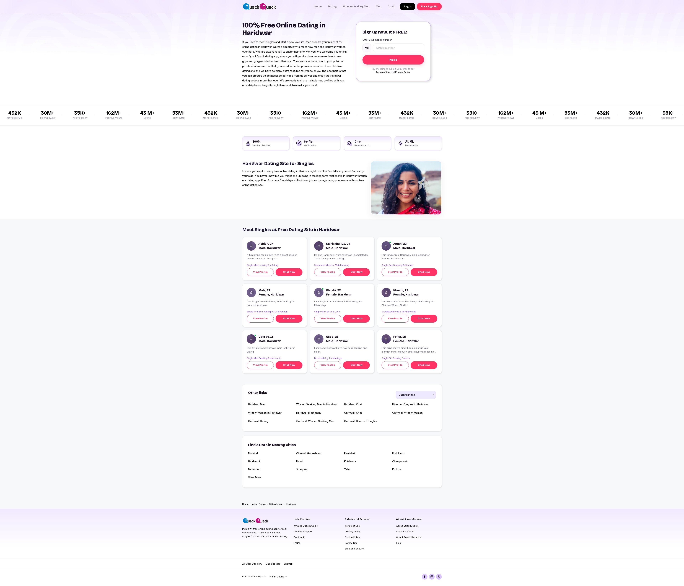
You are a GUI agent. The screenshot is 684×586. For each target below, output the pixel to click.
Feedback (299, 537)
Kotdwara (350, 461)
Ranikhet (349, 453)
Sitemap (288, 563)
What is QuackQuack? (306, 525)
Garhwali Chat (353, 412)
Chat (391, 6)
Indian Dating (259, 504)
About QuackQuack (407, 525)
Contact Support (303, 531)
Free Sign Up (429, 6)
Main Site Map (273, 563)
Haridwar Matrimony (308, 412)
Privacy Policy (402, 72)
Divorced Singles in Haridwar (410, 404)
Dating (332, 6)
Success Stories (405, 531)
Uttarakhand (276, 504)
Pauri (299, 461)
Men (378, 6)
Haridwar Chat (353, 404)
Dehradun (254, 469)
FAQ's (297, 542)
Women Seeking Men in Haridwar (317, 404)
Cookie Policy (352, 537)
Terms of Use (383, 72)
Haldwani (254, 461)
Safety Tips (351, 542)
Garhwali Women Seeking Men (315, 421)
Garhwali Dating (258, 421)
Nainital (253, 453)
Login (407, 6)
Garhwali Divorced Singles (360, 421)
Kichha (396, 469)
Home (318, 6)
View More (254, 477)
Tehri (347, 469)
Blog (398, 542)
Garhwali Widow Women (407, 412)
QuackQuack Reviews (408, 537)
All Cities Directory (252, 563)
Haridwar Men (257, 404)
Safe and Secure (354, 548)
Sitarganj (301, 469)
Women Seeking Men (356, 6)
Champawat (399, 461)
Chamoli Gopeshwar (309, 453)
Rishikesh (398, 453)
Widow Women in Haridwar (265, 412)
